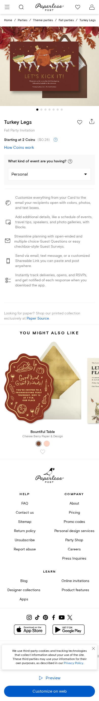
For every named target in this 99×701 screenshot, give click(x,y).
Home (8, 20)
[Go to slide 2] (41, 110)
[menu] (7, 7)
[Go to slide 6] (58, 110)
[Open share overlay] (92, 121)
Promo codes (74, 522)
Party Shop (74, 540)
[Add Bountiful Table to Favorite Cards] (43, 452)
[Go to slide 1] (37, 110)
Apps (24, 599)
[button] (70, 161)
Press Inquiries (74, 558)
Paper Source (38, 318)
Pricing (74, 512)
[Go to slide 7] (62, 110)
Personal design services (74, 531)
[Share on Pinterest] (45, 617)
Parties (22, 20)
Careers (74, 549)
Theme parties (43, 20)
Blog (23, 581)
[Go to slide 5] (54, 110)
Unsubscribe (25, 540)
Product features (75, 590)
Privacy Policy (73, 663)
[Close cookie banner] (93, 648)
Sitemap (24, 522)
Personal (19, 174)
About (74, 503)
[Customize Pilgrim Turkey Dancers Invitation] (49, 66)
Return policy (25, 531)
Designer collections (23, 590)
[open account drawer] (92, 7)
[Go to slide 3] (45, 110)
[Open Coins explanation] (55, 139)
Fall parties (66, 20)
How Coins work (19, 147)
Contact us (25, 512)
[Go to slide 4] (49, 110)
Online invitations (75, 581)
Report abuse (25, 549)
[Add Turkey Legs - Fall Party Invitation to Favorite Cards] (80, 122)
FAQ (24, 503)
